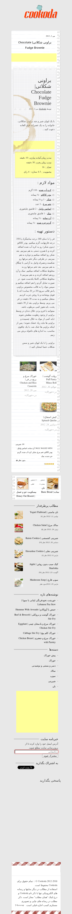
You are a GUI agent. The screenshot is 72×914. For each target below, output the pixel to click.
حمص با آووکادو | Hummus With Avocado (36, 609)
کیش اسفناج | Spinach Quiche (49, 418)
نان (54, 686)
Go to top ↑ (19, 905)
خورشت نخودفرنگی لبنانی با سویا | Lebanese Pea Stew (38, 602)
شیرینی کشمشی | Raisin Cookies (42, 538)
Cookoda (40, 11)
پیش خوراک (50, 655)
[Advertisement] (28, 57)
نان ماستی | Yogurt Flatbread (44, 512)
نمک (49, 213)
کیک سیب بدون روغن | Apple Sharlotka (43, 566)
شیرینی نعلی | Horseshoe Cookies (42, 551)
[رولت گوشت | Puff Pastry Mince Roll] (48, 366)
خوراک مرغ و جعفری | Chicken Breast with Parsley (37, 640)
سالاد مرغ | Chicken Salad (45, 525)
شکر (48, 199)
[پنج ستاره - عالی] (45, 464)
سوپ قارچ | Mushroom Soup (44, 579)
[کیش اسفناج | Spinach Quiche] (48, 407)
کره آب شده (45, 190)
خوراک (52, 660)
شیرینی (18, 444)
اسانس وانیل (44, 208)
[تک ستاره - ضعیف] (53, 464)
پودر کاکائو (46, 194)
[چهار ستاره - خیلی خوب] (47, 464)
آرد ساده (47, 218)
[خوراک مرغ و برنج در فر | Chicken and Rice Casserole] (28, 366)
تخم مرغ (47, 204)
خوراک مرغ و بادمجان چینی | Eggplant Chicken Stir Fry (37, 625)
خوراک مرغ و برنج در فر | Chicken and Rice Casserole (28, 381)
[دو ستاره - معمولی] (51, 464)
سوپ (53, 676)
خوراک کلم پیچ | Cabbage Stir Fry (39, 633)
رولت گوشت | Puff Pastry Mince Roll (50, 379)
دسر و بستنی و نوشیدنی (44, 665)
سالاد (53, 670)
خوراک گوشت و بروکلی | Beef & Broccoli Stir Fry (35, 616)
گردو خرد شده (44, 222)
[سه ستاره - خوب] (49, 464)
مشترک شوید (50, 755)
